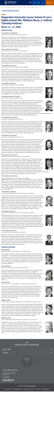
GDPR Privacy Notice (17, 389)
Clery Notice (25, 389)
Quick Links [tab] (7, 349)
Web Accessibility (45, 389)
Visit (39, 2)
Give (43, 2)
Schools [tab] (5, 352)
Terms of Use (32, 389)
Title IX (38, 389)
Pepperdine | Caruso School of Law (10, 1)
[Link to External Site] (27, 345)
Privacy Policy (8, 389)
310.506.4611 (6, 377)
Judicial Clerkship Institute (10, 11)
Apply (34, 2)
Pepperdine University (31, 385)
